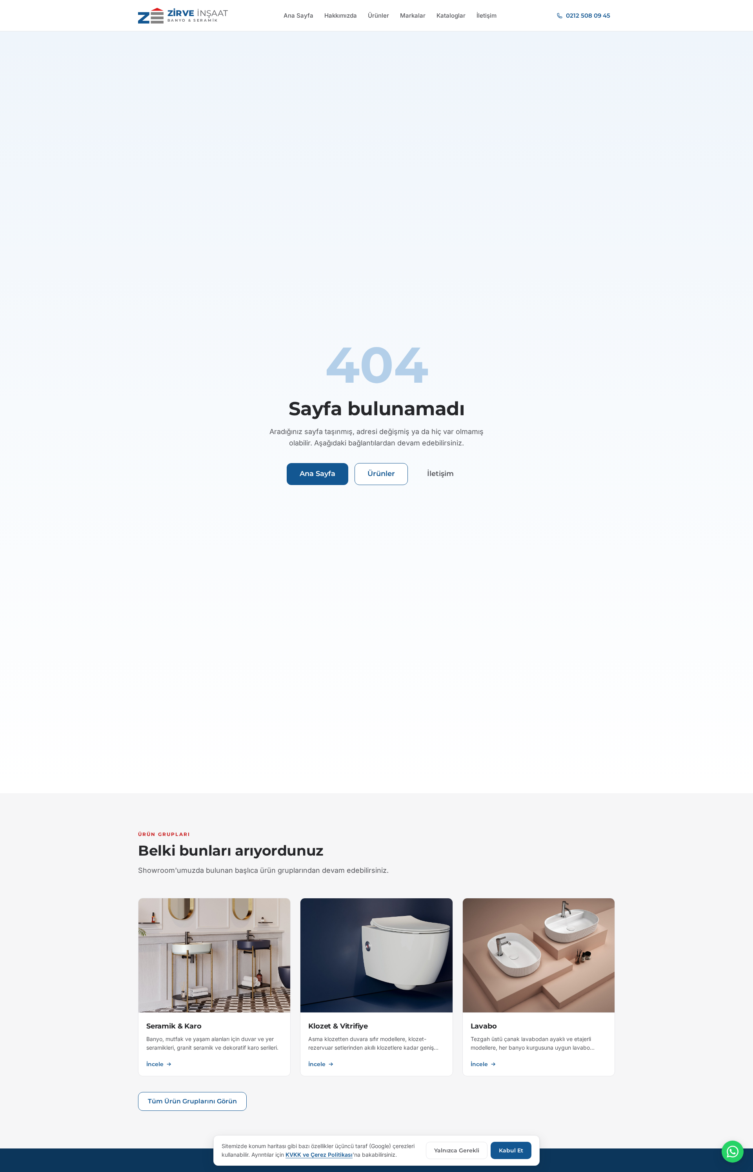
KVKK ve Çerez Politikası (319, 1154)
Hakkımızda (340, 15)
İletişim (487, 15)
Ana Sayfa (298, 15)
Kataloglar (451, 15)
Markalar (413, 15)
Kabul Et (511, 1150)
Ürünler (378, 15)
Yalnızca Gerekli (456, 1150)
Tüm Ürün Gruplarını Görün (192, 1101)
